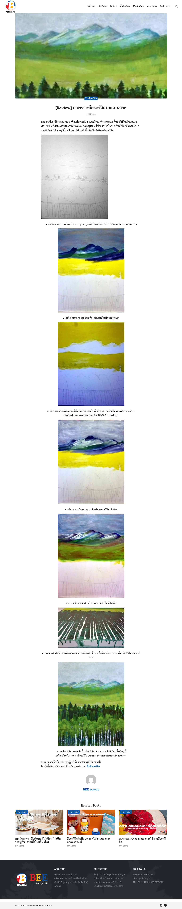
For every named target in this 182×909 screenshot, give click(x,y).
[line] (165, 905)
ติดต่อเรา (164, 6)
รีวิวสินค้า (137, 6)
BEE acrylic (91, 789)
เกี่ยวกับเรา (102, 6)
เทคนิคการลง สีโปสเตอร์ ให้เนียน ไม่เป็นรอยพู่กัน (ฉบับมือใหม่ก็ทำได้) (38, 840)
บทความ (151, 6)
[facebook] (161, 905)
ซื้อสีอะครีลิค (93, 766)
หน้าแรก (91, 6)
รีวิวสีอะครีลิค (91, 98)
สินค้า (112, 6)
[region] (91, 879)
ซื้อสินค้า (124, 6)
